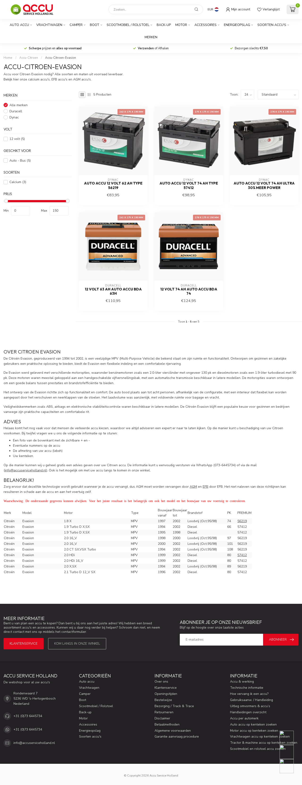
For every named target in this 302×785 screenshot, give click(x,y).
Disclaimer (162, 718)
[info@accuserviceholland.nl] (290, 752)
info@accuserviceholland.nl (34, 743)
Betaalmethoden (167, 724)
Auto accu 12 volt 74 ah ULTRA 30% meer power (264, 185)
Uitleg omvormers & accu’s (250, 706)
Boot (94, 25)
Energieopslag (237, 25)
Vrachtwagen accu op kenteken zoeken (260, 736)
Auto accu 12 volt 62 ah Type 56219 (113, 185)
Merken (151, 37)
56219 (242, 521)
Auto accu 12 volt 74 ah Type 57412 (188, 185)
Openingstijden (166, 694)
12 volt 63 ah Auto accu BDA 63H (113, 291)
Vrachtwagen (49, 25)
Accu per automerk (244, 718)
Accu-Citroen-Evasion (60, 58)
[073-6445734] (290, 738)
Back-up (164, 25)
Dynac (14, 117)
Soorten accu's (271, 25)
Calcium (17, 182)
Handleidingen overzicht (248, 712)
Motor (181, 25)
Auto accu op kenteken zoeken (253, 724)
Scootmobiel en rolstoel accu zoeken (258, 749)
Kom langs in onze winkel (77, 643)
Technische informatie (246, 687)
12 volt (17, 139)
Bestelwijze (163, 700)
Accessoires (205, 25)
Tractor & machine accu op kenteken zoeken (263, 742)
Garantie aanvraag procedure (177, 736)
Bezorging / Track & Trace (174, 706)
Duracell (15, 111)
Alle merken (18, 105)
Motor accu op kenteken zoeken (254, 730)
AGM (193, 486)
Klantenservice (24, 643)
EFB (205, 486)
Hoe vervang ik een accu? (249, 694)
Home (8, 58)
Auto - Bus (20, 160)
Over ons (161, 681)
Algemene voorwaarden (173, 730)
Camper (76, 25)
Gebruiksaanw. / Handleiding (251, 700)
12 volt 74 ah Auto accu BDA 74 (188, 291)
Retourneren (164, 712)
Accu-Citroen (28, 58)
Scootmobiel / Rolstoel (128, 25)
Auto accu (19, 25)
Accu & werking (242, 681)
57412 (242, 555)
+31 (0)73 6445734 (27, 716)
